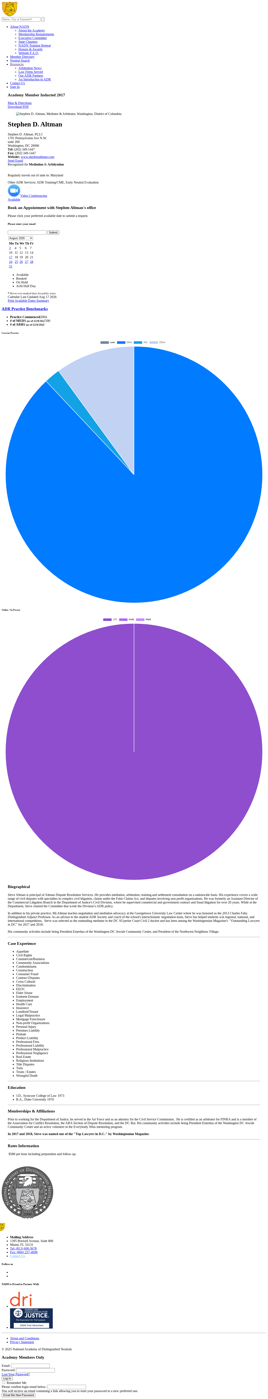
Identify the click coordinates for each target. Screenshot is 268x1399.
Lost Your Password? (16, 1374)
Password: (8, 1370)
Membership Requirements (36, 34)
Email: (6, 1365)
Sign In (15, 87)
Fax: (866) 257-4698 (23, 1252)
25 (16, 262)
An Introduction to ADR (34, 79)
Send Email (15, 160)
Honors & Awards (30, 49)
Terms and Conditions (24, 1338)
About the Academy (31, 30)
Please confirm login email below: (24, 1387)
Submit (53, 232)
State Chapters (27, 41)
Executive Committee (32, 38)
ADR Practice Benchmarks (25, 309)
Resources (17, 64)
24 (10, 262)
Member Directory (22, 57)
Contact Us (17, 83)
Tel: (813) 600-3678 (23, 1248)
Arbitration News (29, 68)
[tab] (134, 309)
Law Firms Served (30, 72)
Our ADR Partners (30, 75)
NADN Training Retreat (34, 45)
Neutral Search (20, 60)
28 (31, 262)
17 (10, 257)
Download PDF (18, 106)
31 (10, 266)
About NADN (19, 26)
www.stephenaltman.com (37, 157)
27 (26, 262)
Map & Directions (20, 103)
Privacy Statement (22, 1342)
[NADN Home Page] (27, 1217)
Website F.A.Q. (28, 53)
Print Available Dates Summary (28, 300)
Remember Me (16, 1383)
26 (21, 262)
